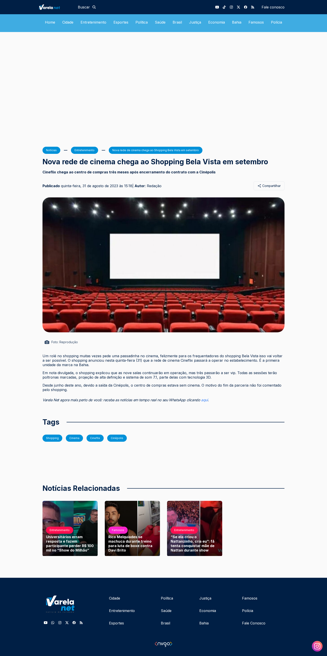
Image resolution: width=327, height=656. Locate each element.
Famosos (256, 22)
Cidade (67, 22)
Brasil (177, 22)
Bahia (236, 22)
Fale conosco (273, 7)
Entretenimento (93, 22)
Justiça (195, 22)
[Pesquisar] (94, 7)
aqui (204, 400)
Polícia (276, 22)
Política (141, 22)
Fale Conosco (253, 623)
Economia (216, 22)
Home (50, 22)
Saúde (160, 22)
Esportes (120, 22)
